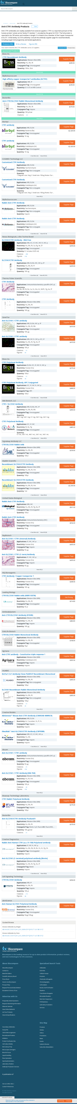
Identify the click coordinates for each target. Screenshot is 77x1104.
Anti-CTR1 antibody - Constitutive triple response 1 (23, 654)
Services (42, 1007)
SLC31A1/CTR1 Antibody (12, 260)
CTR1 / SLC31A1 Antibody (12, 404)
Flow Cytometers (7, 1058)
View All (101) (43, 275)
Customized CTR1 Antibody (13, 162)
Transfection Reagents (46, 993)
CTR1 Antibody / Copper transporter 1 (18, 576)
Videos (42, 1033)
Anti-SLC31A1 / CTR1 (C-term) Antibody (18, 554)
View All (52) (43, 156)
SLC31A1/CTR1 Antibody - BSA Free (16, 240)
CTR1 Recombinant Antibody (14, 57)
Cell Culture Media (7, 1044)
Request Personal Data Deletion (11, 988)
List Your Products (7, 1012)
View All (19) (39, 94)
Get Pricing (69, 597)
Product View (71, 48)
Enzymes (42, 976)
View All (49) (39, 72)
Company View (62, 48)
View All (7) (43, 356)
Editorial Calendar (7, 1006)
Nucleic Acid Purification (46, 988)
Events (42, 1041)
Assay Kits (5, 1030)
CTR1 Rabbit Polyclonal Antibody (15, 799)
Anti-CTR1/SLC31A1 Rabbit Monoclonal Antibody (22, 101)
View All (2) (39, 118)
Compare (68, 1101)
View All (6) (43, 873)
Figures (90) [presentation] (33, 44)
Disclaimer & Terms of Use (9, 990)
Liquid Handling (6, 1055)
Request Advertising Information (11, 1003)
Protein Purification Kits (9, 1041)
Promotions (43, 1035)
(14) (26, 256)
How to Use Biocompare (9, 982)
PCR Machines (44, 1002)
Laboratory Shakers (8, 1064)
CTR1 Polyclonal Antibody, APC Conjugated (20, 382)
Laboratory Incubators (46, 1005)
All (3, 929)
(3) (25, 352)
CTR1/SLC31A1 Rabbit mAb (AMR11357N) (19, 595)
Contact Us (5, 970)
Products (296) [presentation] (8, 44)
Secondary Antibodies (8, 1027)
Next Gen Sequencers (46, 999)
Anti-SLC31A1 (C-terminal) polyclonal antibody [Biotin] (25, 858)
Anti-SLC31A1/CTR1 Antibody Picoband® (19, 818)
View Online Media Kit (8, 1009)
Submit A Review (44, 1044)
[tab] (7, 44)
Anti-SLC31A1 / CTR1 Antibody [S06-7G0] (18, 773)
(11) (26, 894)
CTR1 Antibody (8, 282)
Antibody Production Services (10, 1067)
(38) (26, 254)
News (41, 1038)
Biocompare (2, 23)
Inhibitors (5, 1038)
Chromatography (44, 982)
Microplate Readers (45, 996)
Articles (42, 1030)
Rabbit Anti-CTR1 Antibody (13, 203)
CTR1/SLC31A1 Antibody (12, 880)
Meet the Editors (7, 973)
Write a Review (21, 44)
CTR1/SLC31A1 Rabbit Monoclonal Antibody (20, 635)
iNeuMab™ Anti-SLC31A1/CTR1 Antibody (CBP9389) (23, 731)
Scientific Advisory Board (9, 976)
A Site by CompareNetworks (10, 1078)
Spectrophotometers (8, 1061)
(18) (26, 789)
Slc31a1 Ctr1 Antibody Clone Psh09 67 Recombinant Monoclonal (28, 674)
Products (5, 23)
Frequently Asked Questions (10, 1001)
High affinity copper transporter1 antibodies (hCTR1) (24, 79)
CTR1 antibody (8, 125)
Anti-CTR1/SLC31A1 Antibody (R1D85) (17, 615)
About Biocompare (7, 968)
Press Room (5, 979)
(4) (25, 378)
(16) (26, 769)
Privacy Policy (6, 985)
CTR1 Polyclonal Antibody (12, 362)
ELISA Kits (42, 970)
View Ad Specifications (8, 1015)
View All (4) (43, 495)
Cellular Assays (44, 973)
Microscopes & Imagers (9, 1049)
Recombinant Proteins (8, 1035)
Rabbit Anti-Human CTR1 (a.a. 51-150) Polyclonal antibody (26, 842)
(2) (27, 115)
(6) (25, 896)
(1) (26, 350)
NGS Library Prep (7, 1047)
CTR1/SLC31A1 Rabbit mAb (13, 444)
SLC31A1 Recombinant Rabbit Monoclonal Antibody (23, 690)
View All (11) (43, 314)
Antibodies (12, 23)
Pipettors (42, 990)
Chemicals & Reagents (46, 979)
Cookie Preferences (8, 1086)
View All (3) (43, 746)
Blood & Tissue (6, 1052)
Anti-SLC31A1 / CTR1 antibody (14, 320)
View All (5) (43, 438)
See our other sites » (8, 1084)
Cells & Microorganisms (9, 1032)
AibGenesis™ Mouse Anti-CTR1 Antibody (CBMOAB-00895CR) (27, 715)
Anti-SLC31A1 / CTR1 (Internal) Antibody (18, 539)
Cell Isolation (43, 985)
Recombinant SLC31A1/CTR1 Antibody (18, 464)
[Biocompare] (10, 3)
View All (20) (43, 532)
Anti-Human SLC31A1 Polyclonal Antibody (19, 904)
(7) (26, 767)
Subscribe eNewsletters (46, 1047)
